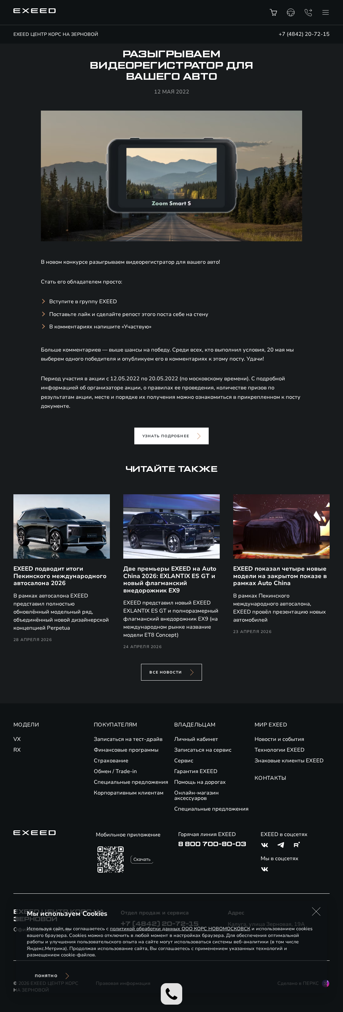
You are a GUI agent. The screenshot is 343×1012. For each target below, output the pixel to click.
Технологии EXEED (279, 750)
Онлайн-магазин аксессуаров (196, 795)
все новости (165, 672)
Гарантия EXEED (195, 771)
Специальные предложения (131, 782)
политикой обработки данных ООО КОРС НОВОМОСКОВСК (180, 929)
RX (17, 750)
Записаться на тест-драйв (128, 739)
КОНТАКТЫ (270, 778)
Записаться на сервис (202, 750)
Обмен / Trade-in (115, 771)
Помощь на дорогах (200, 782)
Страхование (111, 760)
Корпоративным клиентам (128, 793)
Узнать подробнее (165, 436)
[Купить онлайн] (273, 12)
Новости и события (279, 739)
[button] (316, 911)
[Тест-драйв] (291, 12)
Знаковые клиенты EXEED (289, 760)
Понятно (46, 975)
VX (17, 739)
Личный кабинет (196, 739)
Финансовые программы (126, 750)
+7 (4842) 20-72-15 (304, 34)
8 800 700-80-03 (212, 844)
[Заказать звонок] (308, 12)
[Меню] (326, 12)
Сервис (183, 760)
